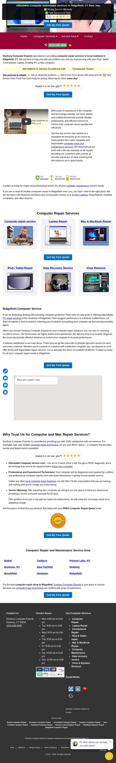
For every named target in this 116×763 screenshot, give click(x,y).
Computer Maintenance (78, 651)
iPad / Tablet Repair (20, 267)
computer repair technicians (44, 445)
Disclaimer (65, 748)
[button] (26, 121)
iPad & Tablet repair (78, 637)
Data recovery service (79, 658)
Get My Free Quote (58, 25)
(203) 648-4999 (14, 625)
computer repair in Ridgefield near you (51, 191)
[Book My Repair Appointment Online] (5, 392)
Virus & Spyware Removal (80, 665)
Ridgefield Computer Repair (56, 727)
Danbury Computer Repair (90, 722)
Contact (88, 36)
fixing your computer (62, 466)
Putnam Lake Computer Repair (67, 725)
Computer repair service (20, 221)
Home (23, 36)
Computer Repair (77, 621)
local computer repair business (40, 481)
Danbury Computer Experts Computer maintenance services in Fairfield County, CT (56, 738)
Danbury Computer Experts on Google (77, 710)
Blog (12, 748)
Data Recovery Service (58, 267)
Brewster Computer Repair (40, 722)
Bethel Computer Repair (16, 722)
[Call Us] (5, 370)
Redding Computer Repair (93, 725)
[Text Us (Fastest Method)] (5, 385)
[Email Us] (5, 377)
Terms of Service (50, 748)
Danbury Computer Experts (67, 584)
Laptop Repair (58, 221)
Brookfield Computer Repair (65, 722)
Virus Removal (95, 267)
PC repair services (12, 318)
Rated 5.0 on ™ (49, 86)
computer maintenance (77, 186)
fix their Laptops (80, 195)
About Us (21, 748)
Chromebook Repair (78, 631)
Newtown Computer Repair (42, 725)
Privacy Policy (34, 748)
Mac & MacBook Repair (96, 221)
